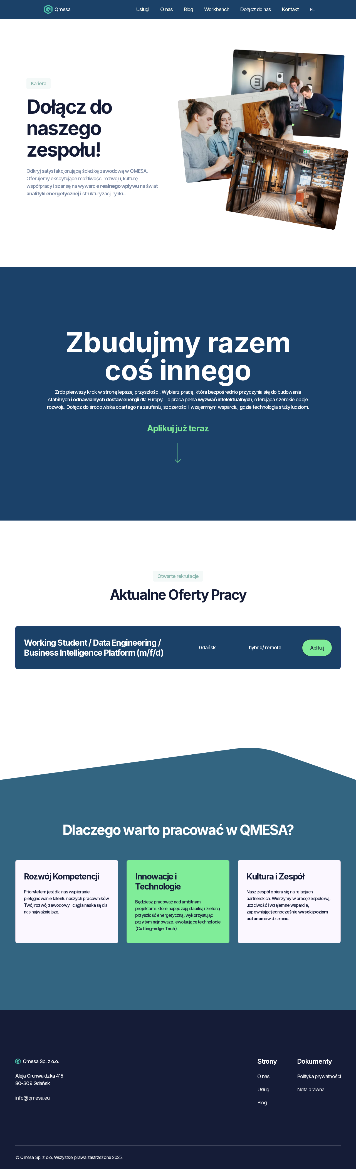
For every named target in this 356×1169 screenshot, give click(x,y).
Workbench (216, 9)
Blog (188, 9)
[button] (315, 9)
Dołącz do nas (255, 9)
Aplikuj (317, 648)
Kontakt (290, 9)
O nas (166, 9)
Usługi (142, 9)
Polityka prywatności (319, 1076)
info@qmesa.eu (32, 1098)
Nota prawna (310, 1089)
